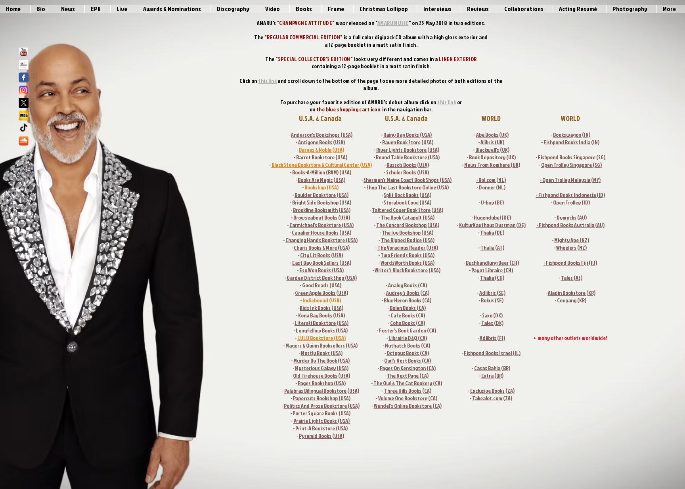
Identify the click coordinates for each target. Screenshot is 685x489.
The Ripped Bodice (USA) (407, 240)
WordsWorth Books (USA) (407, 262)
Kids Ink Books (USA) (321, 307)
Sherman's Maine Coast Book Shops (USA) (408, 179)
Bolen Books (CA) (408, 307)
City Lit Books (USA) (321, 255)
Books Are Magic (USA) (321, 179)
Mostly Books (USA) (321, 353)
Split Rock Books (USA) (407, 195)
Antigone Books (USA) (321, 142)
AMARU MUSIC (393, 23)
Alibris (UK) (492, 142)
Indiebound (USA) (321, 300)
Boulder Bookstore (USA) (321, 195)
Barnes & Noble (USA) (321, 149)
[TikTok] (24, 128)
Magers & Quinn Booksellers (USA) (321, 345)
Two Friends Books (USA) (407, 255)
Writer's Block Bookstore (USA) (407, 270)
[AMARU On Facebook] (24, 77)
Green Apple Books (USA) (321, 292)
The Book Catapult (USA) (407, 217)
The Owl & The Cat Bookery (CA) (407, 383)
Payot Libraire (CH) (492, 270)
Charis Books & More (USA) (322, 247)
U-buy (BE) (492, 202)
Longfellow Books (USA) (322, 330)
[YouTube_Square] (24, 52)
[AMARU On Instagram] (24, 90)
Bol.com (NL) (492, 179)
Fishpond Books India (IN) (571, 142)
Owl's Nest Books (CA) (407, 360)
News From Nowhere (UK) (492, 164)
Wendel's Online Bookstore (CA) (408, 405)
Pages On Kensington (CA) (408, 368)
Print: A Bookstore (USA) (321, 428)
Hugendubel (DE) (492, 217)
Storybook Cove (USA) (407, 202)
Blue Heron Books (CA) (407, 300)
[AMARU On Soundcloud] (24, 141)
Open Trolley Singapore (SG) (571, 164)
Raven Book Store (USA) (407, 142)
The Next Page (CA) (408, 375)
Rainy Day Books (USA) (407, 134)
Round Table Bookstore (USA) (408, 157)
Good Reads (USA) (321, 285)
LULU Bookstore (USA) (321, 338)
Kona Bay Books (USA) (321, 315)
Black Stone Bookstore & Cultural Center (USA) (322, 164)
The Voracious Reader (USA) (407, 247)
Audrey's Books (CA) (407, 292)
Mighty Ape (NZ (570, 240)
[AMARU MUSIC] (24, 65)
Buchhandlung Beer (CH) (492, 262)
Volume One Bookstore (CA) (407, 398)
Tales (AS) (571, 277)
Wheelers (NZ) (571, 247)
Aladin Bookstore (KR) (571, 292)
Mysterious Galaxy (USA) (321, 368)
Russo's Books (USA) (408, 164)
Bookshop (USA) (321, 187)
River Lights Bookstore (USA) (407, 149)
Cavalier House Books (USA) (321, 232)
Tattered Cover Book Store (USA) (407, 210)
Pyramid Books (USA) (321, 435)
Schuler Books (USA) (407, 172)
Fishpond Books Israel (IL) (492, 353)
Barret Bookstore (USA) (321, 157)
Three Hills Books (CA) (407, 390)
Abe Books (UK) (492, 134)
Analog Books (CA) (407, 285)
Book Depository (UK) (492, 157)
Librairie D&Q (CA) (407, 338)
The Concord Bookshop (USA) (407, 225)
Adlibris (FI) (492, 338)
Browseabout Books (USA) (321, 217)
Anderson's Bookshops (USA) (321, 134)
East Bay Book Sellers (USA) (321, 262)
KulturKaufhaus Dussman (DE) (492, 225)
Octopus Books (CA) (408, 353)
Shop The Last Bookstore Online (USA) (407, 187)
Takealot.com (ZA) (492, 398)
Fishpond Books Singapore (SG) (571, 157)
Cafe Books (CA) (407, 315)
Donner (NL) (492, 187)
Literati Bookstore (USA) (321, 323)
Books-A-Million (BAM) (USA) (321, 172)
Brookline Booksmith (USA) (321, 210)
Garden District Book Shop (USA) (322, 277)
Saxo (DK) (492, 315)
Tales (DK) (492, 323)
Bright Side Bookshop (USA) (321, 202)
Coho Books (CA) (407, 323)
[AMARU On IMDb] (24, 115)
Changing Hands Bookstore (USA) (321, 240)
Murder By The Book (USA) (321, 360)
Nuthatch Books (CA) (407, 345)
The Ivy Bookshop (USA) (407, 232)
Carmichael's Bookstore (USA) (321, 225)
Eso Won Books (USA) (321, 270)
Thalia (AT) (492, 247)
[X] (24, 103)
